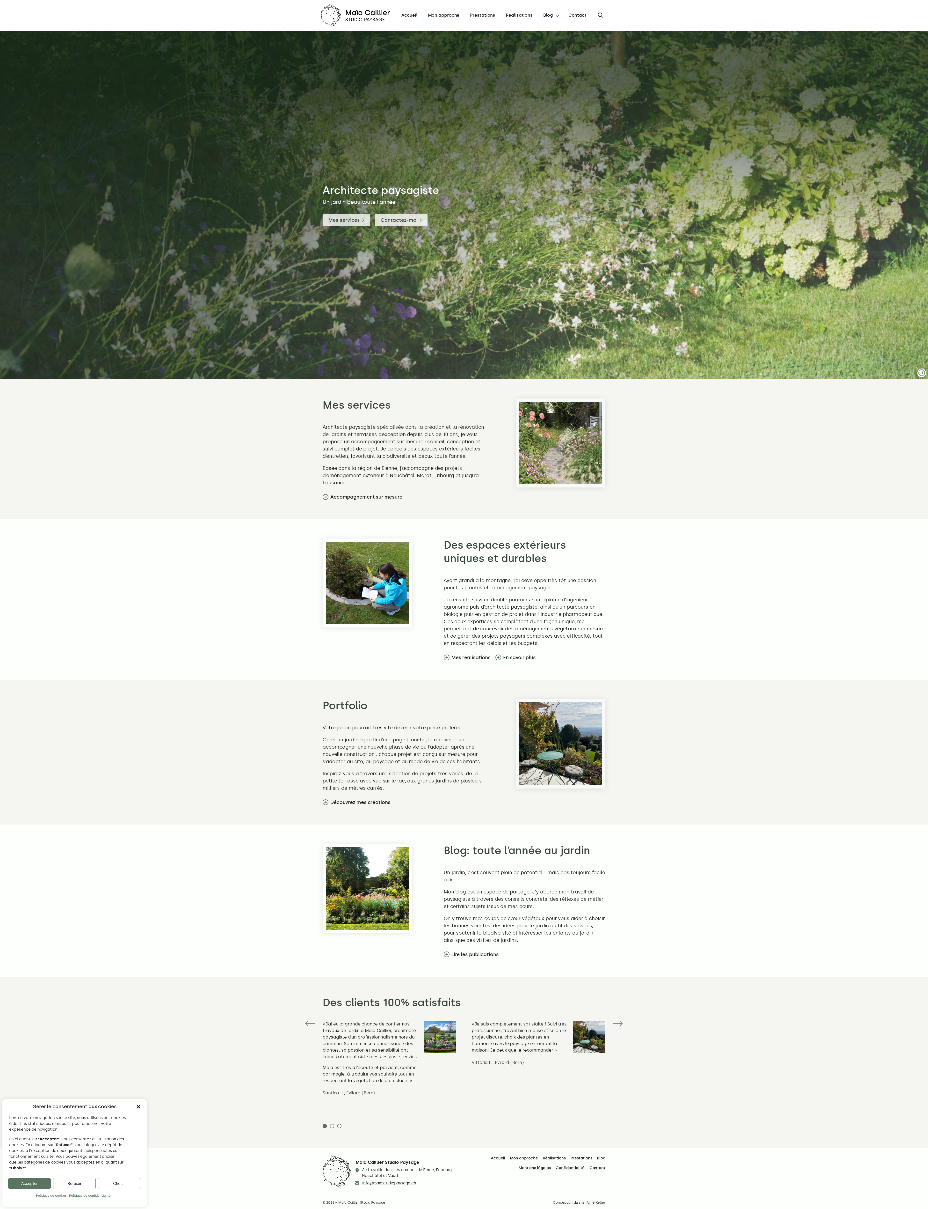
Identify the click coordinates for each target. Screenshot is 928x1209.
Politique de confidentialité (89, 1195)
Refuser (74, 1183)
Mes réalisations (471, 657)
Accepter (29, 1183)
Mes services (344, 220)
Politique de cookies (51, 1195)
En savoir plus (519, 657)
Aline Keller (596, 1203)
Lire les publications (475, 954)
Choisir (119, 1183)
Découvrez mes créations (360, 802)
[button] (138, 1106)
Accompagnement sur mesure (366, 497)
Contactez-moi (399, 220)
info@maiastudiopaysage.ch (389, 1182)
